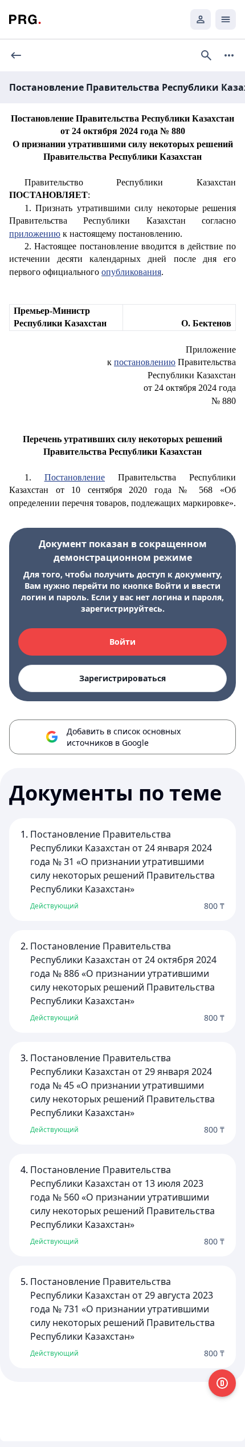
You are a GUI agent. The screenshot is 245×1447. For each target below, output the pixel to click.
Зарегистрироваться (122, 678)
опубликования (131, 272)
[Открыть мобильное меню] (225, 19)
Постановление (74, 477)
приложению (34, 234)
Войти (122, 641)
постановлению (144, 362)
